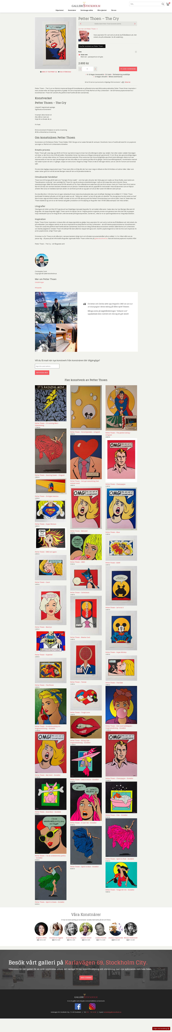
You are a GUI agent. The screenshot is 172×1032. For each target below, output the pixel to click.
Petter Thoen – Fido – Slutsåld (116, 815)
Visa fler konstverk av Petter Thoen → (92, 46)
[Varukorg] (167, 4)
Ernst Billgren (71, 938)
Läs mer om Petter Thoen (87, 29)
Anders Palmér (100, 938)
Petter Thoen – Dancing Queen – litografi (50, 475)
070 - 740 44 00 (91, 1012)
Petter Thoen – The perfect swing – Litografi (118, 434)
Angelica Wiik (41, 938)
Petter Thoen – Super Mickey (116, 652)
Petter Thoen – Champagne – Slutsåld (119, 778)
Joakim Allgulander (115, 938)
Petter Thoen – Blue (113, 532)
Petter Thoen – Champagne (115, 484)
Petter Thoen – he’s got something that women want (84, 482)
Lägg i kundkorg (129, 69)
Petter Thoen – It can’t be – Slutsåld (83, 823)
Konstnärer (72, 10)
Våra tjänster (102, 10)
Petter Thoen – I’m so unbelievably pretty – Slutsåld (50, 856)
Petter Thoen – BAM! (113, 562)
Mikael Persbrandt (130, 938)
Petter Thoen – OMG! (77, 562)
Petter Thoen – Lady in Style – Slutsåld (84, 779)
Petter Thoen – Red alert (79, 531)
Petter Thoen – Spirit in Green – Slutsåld (49, 902)
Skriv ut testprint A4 (49, 72)
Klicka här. (128, 82)
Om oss (113, 10)
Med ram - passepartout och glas (92, 57)
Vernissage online (87, 10)
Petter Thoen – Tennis (78, 682)
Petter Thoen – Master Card (80, 637)
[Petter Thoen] (84, 36)
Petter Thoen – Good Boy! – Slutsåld (48, 812)
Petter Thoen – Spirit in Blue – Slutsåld (84, 866)
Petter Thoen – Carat (42, 582)
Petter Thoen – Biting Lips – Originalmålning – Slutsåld (80, 741)
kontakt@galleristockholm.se (112, 1012)
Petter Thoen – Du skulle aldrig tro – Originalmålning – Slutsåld (48, 727)
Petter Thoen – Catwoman (79, 592)
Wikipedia (38, 288)
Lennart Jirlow (86, 938)
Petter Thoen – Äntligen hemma (46, 496)
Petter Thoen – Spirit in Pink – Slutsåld (120, 859)
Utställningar (39, 282)
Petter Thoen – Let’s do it (115, 607)
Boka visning (86, 977)
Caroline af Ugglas (56, 938)
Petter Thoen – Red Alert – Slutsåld (47, 775)
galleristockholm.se (101, 238)
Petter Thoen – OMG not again (46, 552)
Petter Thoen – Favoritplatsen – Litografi (85, 432)
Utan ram (84, 55)
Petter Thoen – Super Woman (45, 524)
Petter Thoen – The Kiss (114, 682)
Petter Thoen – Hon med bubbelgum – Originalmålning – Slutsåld (119, 727)
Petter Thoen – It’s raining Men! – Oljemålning (47, 424)
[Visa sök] (163, 4)
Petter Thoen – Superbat (43, 654)
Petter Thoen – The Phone (44, 685)
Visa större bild (65, 72)
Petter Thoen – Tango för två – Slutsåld (120, 890)
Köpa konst (60, 10)
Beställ (62, 419)
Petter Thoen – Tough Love (80, 712)
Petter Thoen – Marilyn (43, 627)
